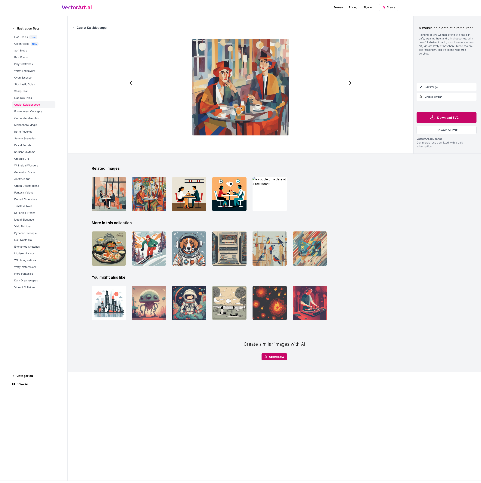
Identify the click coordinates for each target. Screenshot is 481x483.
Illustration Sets (28, 28)
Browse (338, 7)
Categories (25, 376)
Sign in (367, 7)
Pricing (353, 7)
